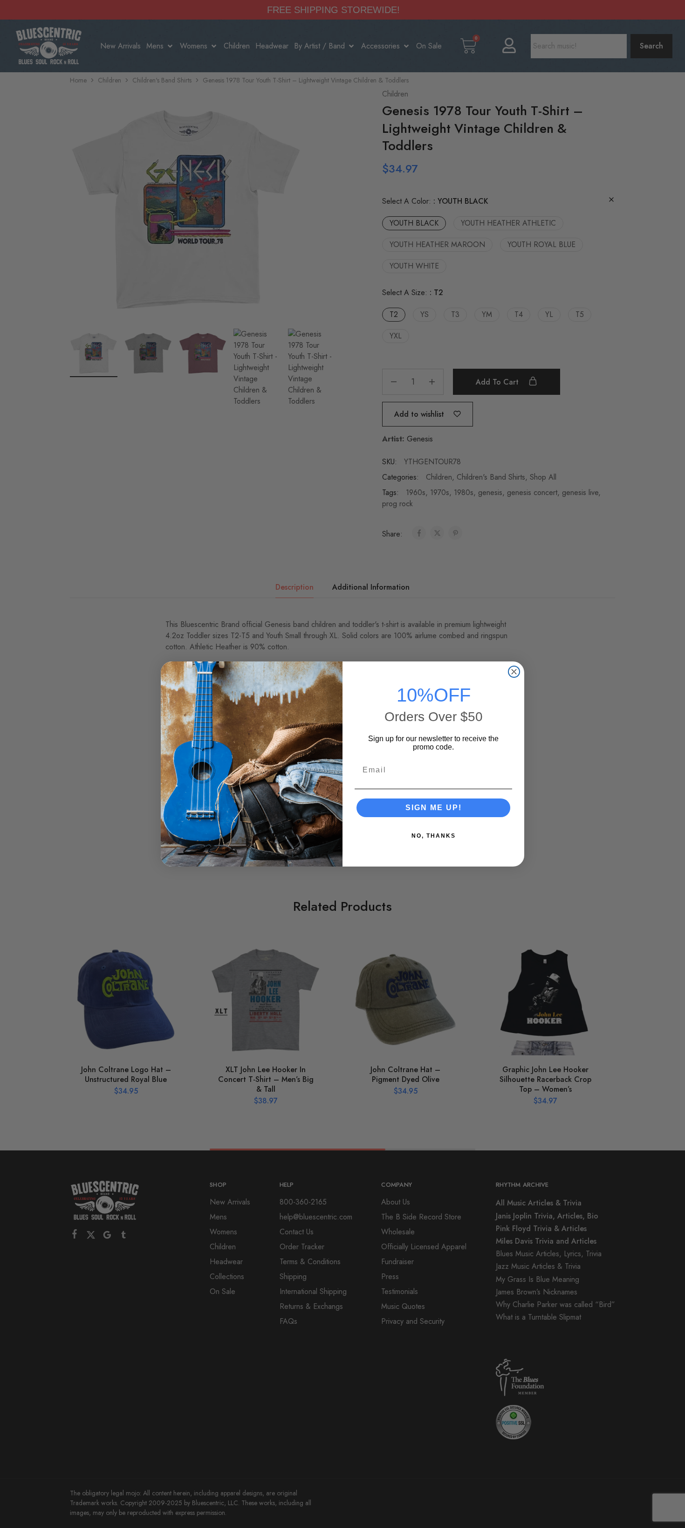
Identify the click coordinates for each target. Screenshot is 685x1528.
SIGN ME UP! (433, 808)
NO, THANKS (433, 836)
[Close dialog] (514, 671)
